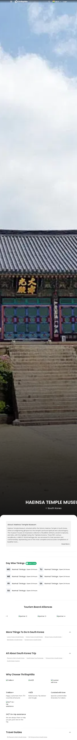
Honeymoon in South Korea (33, 640)
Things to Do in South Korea (54, 658)
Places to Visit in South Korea (15, 658)
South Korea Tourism (13, 661)
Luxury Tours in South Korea (15, 637)
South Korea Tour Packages (35, 658)
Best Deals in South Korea (14, 640)
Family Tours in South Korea (34, 637)
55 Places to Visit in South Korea (16, 737)
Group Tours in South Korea (53, 637)
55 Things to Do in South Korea (37, 737)
